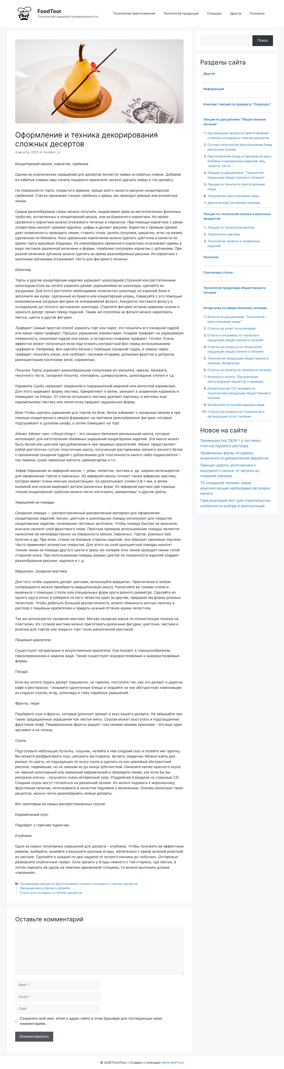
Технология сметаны (223, 234)
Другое (235, 13)
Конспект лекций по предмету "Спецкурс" (237, 104)
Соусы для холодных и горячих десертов (51, 892)
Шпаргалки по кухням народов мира (235, 405)
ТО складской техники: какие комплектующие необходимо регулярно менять (235, 488)
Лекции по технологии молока (231, 227)
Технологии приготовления (134, 13)
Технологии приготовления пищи (233, 196)
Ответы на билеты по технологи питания (239, 370)
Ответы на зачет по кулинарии (231, 328)
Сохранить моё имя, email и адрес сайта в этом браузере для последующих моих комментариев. (91, 1021)
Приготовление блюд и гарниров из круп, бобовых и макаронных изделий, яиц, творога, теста (239, 161)
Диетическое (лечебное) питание (233, 203)
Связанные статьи (218, 272)
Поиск (262, 40)
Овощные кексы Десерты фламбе (45, 888)
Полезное (257, 13)
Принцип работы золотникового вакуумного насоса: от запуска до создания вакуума (229, 470)
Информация (213, 89)
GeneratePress (173, 1062)
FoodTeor (49, 11)
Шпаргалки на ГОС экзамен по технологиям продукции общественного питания (239, 393)
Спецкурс (214, 13)
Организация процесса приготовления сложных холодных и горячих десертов (78, 883)
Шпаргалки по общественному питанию (235, 308)
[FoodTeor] (24, 13)
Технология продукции (181, 13)
